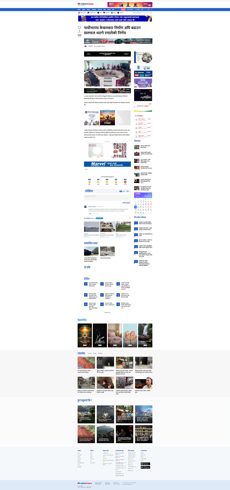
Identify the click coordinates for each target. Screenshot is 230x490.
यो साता (94, 353)
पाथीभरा (86, 169)
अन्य (113, 10)
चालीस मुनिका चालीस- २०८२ (120, 466)
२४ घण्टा (89, 353)
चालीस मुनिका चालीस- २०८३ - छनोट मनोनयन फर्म (120, 463)
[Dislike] (97, 213)
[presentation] (127, 218)
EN (142, 9)
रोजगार (91, 457)
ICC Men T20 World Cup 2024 (108, 456)
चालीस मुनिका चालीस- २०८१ (120, 468)
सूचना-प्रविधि (92, 463)
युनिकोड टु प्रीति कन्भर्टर (119, 475)
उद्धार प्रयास (107, 12)
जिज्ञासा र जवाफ (83, 12)
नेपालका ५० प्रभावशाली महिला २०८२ (119, 454)
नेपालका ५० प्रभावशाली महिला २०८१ (119, 457)
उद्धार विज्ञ (121, 12)
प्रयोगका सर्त (143, 455)
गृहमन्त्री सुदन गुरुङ (93, 12)
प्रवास (79, 465)
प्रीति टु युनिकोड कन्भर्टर (119, 473)
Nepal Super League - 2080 (107, 464)
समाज (79, 453)
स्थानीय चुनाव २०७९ (131, 461)
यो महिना (100, 353)
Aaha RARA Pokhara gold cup (108, 461)
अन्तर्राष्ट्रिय (79, 467)
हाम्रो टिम (142, 453)
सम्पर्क (142, 461)
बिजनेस (88, 10)
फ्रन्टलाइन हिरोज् (118, 472)
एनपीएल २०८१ (105, 453)
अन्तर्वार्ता (79, 459)
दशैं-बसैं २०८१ (130, 471)
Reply (90, 213)
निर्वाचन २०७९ (130, 463)
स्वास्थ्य (138, 9)
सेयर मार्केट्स (130, 9)
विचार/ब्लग (80, 455)
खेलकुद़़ (79, 461)
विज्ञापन (142, 457)
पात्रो (124, 9)
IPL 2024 (104, 458)
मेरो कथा (117, 470)
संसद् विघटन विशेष (131, 457)
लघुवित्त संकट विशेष (131, 455)
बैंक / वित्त (92, 459)
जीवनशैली (94, 10)
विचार (105, 10)
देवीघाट (114, 12)
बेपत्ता (100, 12)
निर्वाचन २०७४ (130, 459)
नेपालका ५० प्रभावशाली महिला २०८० (119, 460)
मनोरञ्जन (100, 10)
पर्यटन (91, 455)
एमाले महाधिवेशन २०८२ (132, 467)
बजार (91, 453)
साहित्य (79, 457)
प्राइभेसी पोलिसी (143, 459)
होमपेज (79, 10)
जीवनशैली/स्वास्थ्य (81, 463)
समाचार (83, 10)
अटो (91, 461)
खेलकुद (109, 10)
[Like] (93, 213)
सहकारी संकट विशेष (131, 453)
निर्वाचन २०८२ (130, 465)
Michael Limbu (92, 207)
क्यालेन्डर (138, 194)
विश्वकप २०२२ (130, 469)
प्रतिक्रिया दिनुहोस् (126, 203)
